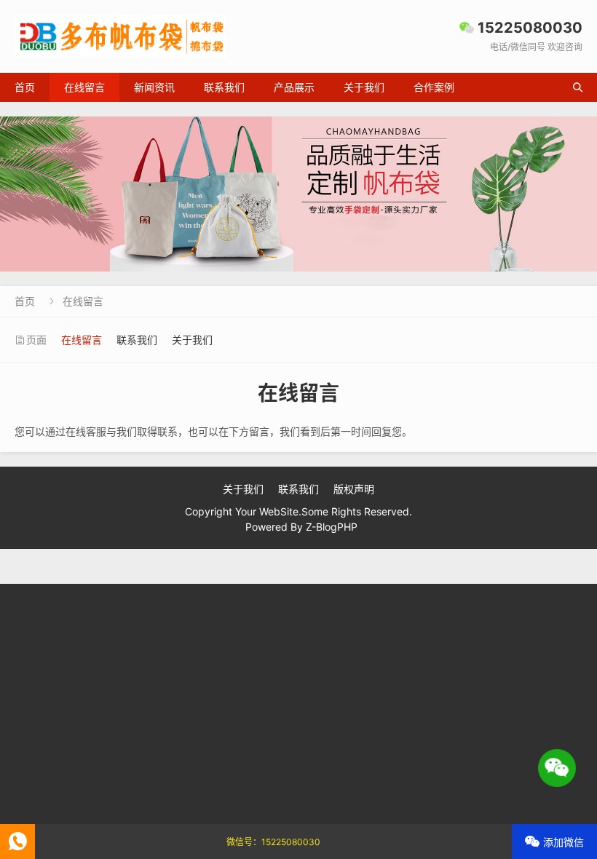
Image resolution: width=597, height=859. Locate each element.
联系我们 (224, 87)
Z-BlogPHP (331, 526)
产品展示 (294, 87)
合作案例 (434, 87)
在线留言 (84, 87)
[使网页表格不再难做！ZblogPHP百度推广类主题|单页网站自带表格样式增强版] (298, 194)
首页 (25, 87)
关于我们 (364, 87)
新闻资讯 (154, 87)
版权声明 (353, 489)
